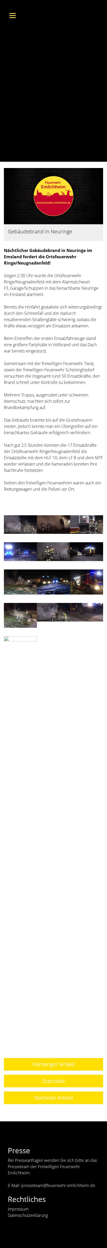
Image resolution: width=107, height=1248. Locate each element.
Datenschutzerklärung (28, 1215)
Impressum (18, 1209)
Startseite (53, 1080)
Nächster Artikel (53, 1097)
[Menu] (12, 15)
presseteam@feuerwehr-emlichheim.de (58, 1185)
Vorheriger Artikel (53, 1064)
